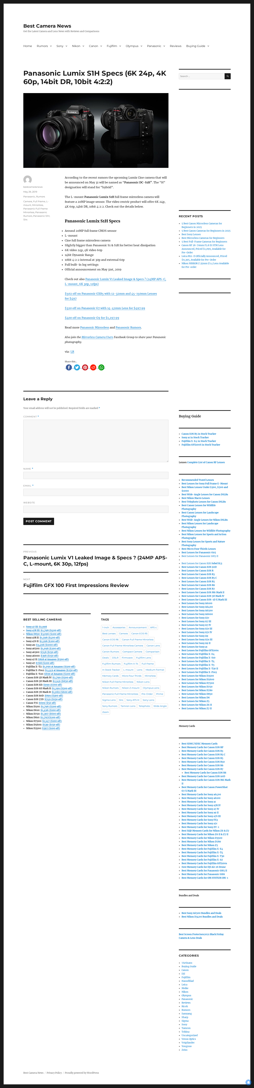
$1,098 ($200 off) (51, 648)
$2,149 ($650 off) (63, 681)
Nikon (76, 46)
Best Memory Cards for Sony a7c (199, 823)
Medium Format (155, 669)
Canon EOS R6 (110, 639)
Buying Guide (195, 46)
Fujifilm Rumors (111, 663)
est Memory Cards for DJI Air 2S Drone (204, 867)
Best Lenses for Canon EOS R (197, 563)
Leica (184, 984)
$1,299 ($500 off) (62, 688)
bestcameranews (33, 186)
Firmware (127, 657)
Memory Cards (110, 675)
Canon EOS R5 (139, 633)
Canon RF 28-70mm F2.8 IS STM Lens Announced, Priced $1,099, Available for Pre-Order (204, 249)
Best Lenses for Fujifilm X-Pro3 (199, 672)
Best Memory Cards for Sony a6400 (201, 794)
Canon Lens (153, 645)
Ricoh (185, 1006)
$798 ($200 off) (45, 663)
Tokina (185, 1031)
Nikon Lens (143, 681)
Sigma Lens (109, 700)
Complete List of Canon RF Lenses (206, 462)
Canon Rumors (110, 651)
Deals (105, 657)
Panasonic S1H (41, 215)
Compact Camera (132, 651)
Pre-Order (147, 694)
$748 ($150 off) (49, 652)
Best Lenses (109, 633)
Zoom (105, 712)
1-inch (105, 627)
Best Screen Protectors (191, 934)
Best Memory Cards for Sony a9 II (200, 812)
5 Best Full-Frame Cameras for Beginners (204, 241)
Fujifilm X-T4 (131, 663)
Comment (31, 416)
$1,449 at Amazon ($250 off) (61, 670)
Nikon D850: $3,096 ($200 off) (43, 634)
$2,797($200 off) (50, 717)
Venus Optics (189, 1039)
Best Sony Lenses (191, 234)
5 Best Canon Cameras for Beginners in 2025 (206, 230)
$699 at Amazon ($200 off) (59, 673)
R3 (198, 574)
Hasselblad (188, 981)
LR (72, 351)
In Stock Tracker (111, 669)
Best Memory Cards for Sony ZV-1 (200, 827)
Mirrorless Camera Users (97, 337)
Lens (139, 669)
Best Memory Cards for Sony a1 (199, 801)
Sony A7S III (132, 700)
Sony (60, 46)
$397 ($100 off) (51, 728)
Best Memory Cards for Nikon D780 (201, 841)
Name (28, 468)
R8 (205, 772)
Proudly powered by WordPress (82, 1072)
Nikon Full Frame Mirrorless (117, 681)
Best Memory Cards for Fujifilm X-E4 (202, 848)
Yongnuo (187, 1046)
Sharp (185, 1017)
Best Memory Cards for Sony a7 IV (200, 809)
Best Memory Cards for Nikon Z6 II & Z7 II (205, 834)
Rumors (42, 46)
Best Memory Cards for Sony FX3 (200, 819)
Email (28, 485)
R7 (202, 769)
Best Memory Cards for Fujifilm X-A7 (202, 859)
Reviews (175, 46)
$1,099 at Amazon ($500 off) (59, 666)
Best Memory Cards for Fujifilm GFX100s (204, 863)
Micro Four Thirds (131, 675)
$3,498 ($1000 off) (47, 644)
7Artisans (187, 962)
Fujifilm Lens (143, 657)
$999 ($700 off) (52, 684)
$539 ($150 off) (51, 724)
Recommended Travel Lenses (198, 480)
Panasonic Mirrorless (94, 327)
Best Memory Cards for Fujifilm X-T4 (202, 852)
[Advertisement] (205, 145)
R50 (203, 761)
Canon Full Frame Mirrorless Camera (122, 645)
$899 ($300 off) (54, 695)
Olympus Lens (151, 687)
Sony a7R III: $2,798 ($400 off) (43, 630)
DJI (183, 973)
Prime (159, 694)
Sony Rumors (109, 706)
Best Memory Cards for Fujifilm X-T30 (203, 856)
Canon (93, 46)
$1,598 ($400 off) (50, 637)
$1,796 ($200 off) (51, 706)
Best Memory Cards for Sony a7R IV (201, 805)
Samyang (187, 1013)
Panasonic (154, 46)
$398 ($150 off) (49, 655)
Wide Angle (160, 706)
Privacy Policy (54, 1072)
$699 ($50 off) (47, 703)
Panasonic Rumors (128, 327)
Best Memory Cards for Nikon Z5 (200, 845)
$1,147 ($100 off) (52, 721)
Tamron (186, 1028)
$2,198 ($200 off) (50, 641)
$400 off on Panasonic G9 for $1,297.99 (92, 317)
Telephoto (144, 706)
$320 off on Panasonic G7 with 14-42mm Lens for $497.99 (105, 308)
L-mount (128, 669)
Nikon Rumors (110, 687)
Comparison (152, 651)
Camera (27, 201)
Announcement (138, 627)
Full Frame (39, 201)
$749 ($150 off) (54, 699)
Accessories (118, 627)
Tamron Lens (128, 706)
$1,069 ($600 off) (62, 692)
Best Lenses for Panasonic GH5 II (200, 556)
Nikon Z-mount (130, 687)
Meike (185, 988)
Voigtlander (188, 1042)
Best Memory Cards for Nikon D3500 (202, 838)
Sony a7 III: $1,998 (36, 626)
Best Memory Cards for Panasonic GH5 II (204, 870)
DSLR (115, 657)
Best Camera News (47, 26)
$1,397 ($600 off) (51, 713)
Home (27, 46)
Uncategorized (190, 1035)
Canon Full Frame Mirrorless (137, 639)
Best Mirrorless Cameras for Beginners (203, 238)
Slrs (25, 219)
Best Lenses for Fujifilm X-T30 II (200, 668)
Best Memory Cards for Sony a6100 (201, 798)
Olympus (132, 46)
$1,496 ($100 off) (51, 710)
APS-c (153, 627)
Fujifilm (112, 46)
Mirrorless (37, 205)
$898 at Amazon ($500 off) (53, 659)
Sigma (185, 1020)
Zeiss (184, 1049)
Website (29, 502)
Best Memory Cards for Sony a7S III (201, 816)
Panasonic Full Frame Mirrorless (120, 694)
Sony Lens (148, 700)
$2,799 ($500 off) (63, 677)
